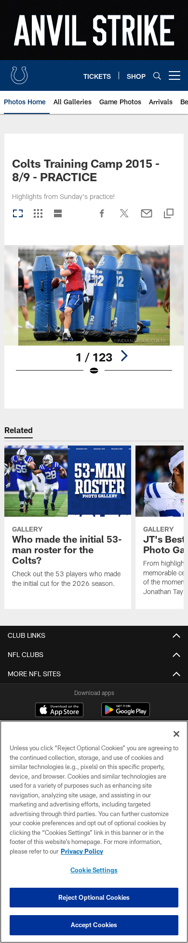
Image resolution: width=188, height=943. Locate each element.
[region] (94, 831)
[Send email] (146, 218)
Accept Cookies (94, 925)
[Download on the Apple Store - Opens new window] (59, 711)
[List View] (57, 214)
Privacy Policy (82, 851)
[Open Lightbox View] (94, 316)
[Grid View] (37, 214)
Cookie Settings (94, 870)
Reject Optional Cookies (94, 897)
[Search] (157, 75)
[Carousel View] (17, 214)
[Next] (124, 355)
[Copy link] (168, 214)
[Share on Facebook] (102, 218)
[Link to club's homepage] (19, 71)
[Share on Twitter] (124, 218)
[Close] (176, 733)
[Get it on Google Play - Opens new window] (126, 714)
